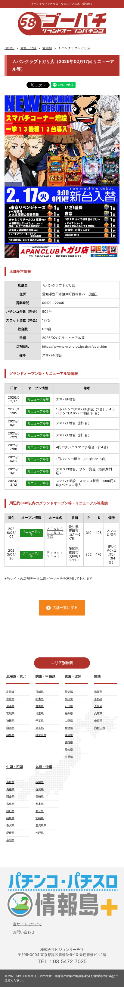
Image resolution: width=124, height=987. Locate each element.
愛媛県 (10, 832)
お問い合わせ (24, 932)
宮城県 (10, 713)
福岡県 (40, 782)
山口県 (10, 811)
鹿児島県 (41, 825)
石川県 (69, 706)
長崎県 (40, 796)
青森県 (10, 698)
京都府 (98, 698)
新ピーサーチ (53, 579)
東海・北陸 (28, 48)
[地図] (93, 294)
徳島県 (10, 818)
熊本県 (40, 803)
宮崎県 (40, 818)
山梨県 (69, 720)
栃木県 (40, 698)
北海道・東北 (16, 676)
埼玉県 (40, 713)
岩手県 (10, 706)
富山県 (69, 698)
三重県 (69, 756)
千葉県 (40, 720)
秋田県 (10, 720)
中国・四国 (14, 767)
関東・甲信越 (45, 676)
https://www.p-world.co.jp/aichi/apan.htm (74, 347)
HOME (9, 48)
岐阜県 (69, 735)
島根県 (10, 789)
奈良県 (98, 720)
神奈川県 (41, 735)
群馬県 (40, 706)
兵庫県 (98, 713)
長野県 (69, 727)
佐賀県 (40, 789)
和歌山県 (99, 727)
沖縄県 (40, 832)
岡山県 (10, 796)
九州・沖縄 (44, 767)
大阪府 (98, 706)
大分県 (40, 811)
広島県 (10, 803)
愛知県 (47, 48)
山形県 (10, 727)
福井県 (69, 713)
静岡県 (69, 742)
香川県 (10, 825)
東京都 (40, 727)
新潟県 (69, 691)
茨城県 (40, 691)
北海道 (10, 691)
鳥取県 (10, 782)
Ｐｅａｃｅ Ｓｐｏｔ (57, 554)
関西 (97, 676)
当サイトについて (27, 924)
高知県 (10, 839)
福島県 (10, 735)
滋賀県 (98, 691)
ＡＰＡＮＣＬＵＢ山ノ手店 (55, 533)
